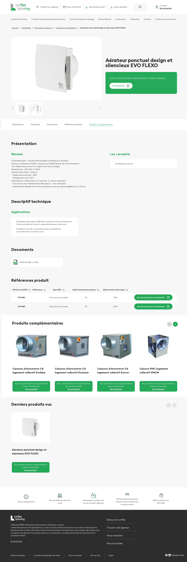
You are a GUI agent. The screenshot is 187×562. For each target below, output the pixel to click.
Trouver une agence (118, 527)
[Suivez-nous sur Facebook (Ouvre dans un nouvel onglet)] (166, 555)
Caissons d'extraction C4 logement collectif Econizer (72, 370)
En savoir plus (16, 541)
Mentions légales (18, 555)
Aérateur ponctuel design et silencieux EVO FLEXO (29, 451)
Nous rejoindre (115, 535)
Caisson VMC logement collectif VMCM (154, 370)
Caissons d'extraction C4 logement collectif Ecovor (113, 370)
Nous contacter (75, 555)
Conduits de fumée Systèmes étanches (48, 19)
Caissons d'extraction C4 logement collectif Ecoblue (28, 370)
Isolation (147, 19)
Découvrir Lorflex (116, 519)
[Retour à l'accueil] (20, 7)
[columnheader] (21, 290)
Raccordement (104, 19)
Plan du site (95, 555)
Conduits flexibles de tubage (81, 19)
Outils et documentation (165, 19)
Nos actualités (115, 543)
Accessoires (121, 19)
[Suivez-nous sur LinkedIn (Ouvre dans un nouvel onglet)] (169, 555)
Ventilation (135, 19)
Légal (111, 555)
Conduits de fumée (19, 19)
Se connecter (119, 86)
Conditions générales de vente (47, 555)
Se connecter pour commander (151, 297)
